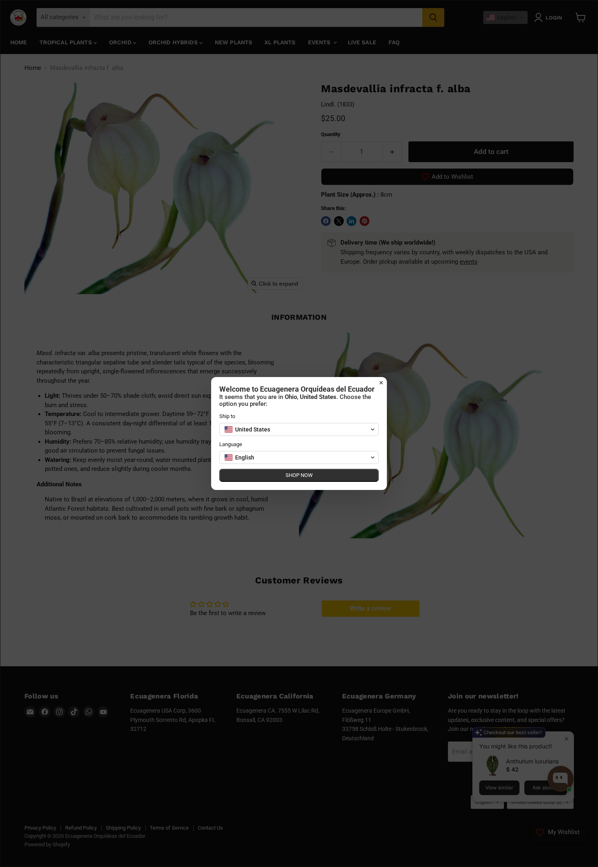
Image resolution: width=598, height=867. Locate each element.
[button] (299, 429)
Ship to (227, 416)
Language (230, 444)
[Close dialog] (381, 383)
